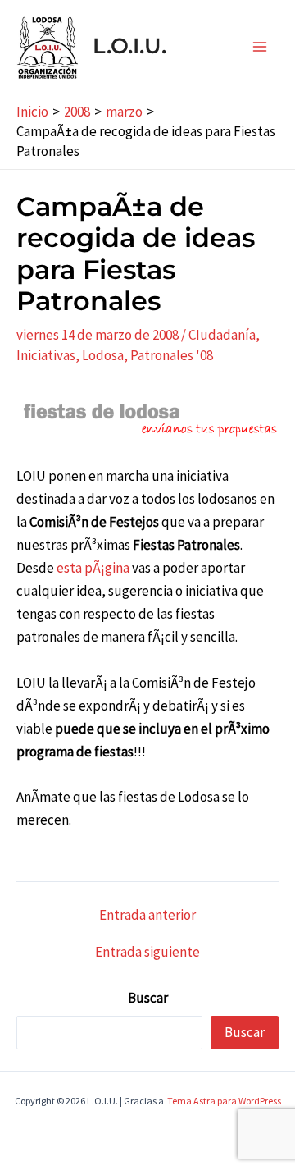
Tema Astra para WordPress (224, 1101)
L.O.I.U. (129, 46)
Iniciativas (45, 355)
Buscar (148, 998)
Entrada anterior (147, 915)
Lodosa (103, 355)
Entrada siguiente (147, 952)
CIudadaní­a (222, 335)
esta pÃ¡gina (93, 568)
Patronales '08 (171, 355)
